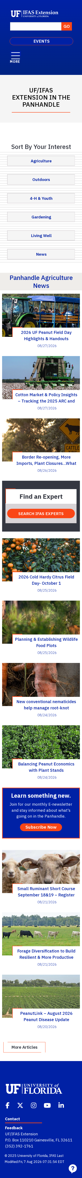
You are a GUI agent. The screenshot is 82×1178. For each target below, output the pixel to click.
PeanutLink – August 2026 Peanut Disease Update (46, 1016)
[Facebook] (7, 1104)
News (41, 254)
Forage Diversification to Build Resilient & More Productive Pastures (46, 954)
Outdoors (41, 179)
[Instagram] (34, 1104)
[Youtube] (48, 1104)
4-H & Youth (41, 198)
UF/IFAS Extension (21, 1133)
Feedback (13, 1127)
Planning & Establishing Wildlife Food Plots (46, 642)
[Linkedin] (61, 1104)
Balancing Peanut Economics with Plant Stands (46, 767)
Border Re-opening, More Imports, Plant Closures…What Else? (46, 460)
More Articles (24, 1047)
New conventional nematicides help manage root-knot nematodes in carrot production (46, 704)
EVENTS (41, 41)
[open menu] (15, 53)
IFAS (52, 1156)
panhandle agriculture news (41, 281)
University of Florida (32, 1156)
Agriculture (41, 160)
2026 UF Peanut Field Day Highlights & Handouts (46, 335)
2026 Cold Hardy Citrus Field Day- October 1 (46, 580)
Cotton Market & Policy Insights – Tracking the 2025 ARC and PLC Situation (46, 398)
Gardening (41, 216)
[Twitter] (20, 1104)
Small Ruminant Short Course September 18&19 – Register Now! (46, 891)
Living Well (41, 235)
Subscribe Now (41, 827)
